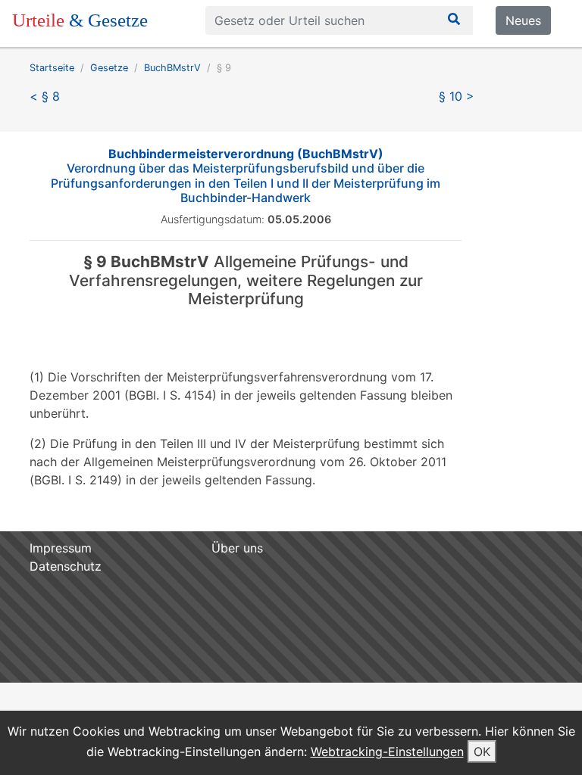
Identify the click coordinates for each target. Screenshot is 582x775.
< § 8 (45, 96)
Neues (523, 20)
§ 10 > (456, 96)
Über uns (237, 548)
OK (482, 751)
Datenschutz (66, 566)
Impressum (61, 548)
